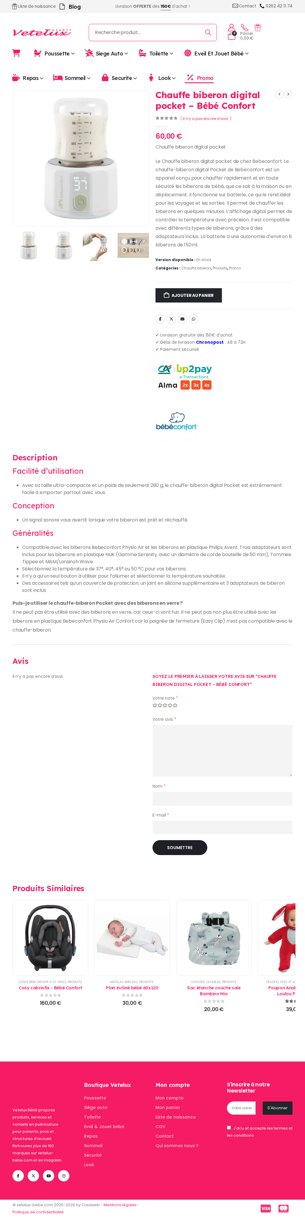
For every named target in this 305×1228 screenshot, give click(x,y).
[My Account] (231, 27)
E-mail (160, 815)
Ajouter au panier (193, 295)
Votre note (165, 698)
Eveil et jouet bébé (218, 53)
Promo (205, 78)
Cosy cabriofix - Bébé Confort (50, 988)
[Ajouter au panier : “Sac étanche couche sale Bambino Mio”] (214, 938)
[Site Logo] (42, 32)
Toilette (158, 53)
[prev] (279, 94)
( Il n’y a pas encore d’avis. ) (205, 118)
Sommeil (75, 78)
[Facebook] (18, 1175)
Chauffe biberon (196, 268)
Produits (220, 268)
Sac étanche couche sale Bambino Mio (213, 990)
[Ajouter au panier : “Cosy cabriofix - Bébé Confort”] (50, 938)
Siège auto (96, 1107)
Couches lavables (205, 982)
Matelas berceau (124, 982)
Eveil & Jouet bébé (104, 1127)
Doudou (272, 982)
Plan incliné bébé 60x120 (132, 988)
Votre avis (164, 719)
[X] (33, 1175)
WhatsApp (193, 319)
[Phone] (244, 28)
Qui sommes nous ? (176, 1146)
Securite (122, 78)
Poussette (57, 53)
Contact (164, 1136)
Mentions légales (120, 1204)
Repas (30, 78)
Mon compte (169, 1098)
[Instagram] (63, 1175)
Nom (159, 786)
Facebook (160, 319)
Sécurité (93, 1155)
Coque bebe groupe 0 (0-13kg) (42, 982)
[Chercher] (208, 32)
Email (182, 319)
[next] (288, 94)
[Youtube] (48, 1175)
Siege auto (109, 53)
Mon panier (167, 1107)
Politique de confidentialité (38, 1212)
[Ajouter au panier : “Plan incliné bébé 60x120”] (132, 938)
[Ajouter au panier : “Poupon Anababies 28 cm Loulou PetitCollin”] (295, 938)
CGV (160, 1127)
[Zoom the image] (45, 1084)
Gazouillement (171, 319)
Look (164, 78)
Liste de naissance (175, 1117)
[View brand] (176, 422)
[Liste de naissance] (257, 27)
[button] (152, 603)
